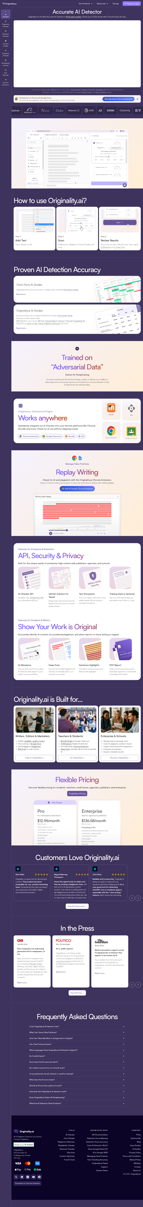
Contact (137, 1167)
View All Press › (77, 993)
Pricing (116, 3)
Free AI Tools (69, 1160)
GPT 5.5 (41, 321)
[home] (9, 3)
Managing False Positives (97, 1156)
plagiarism (36, 746)
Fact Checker (69, 1138)
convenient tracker (63, 961)
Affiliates (137, 1163)
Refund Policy (135, 1160)
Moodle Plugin (67, 741)
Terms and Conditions (132, 1156)
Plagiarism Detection (66, 1142)
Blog (139, 1142)
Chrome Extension (81, 746)
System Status (102, 1170)
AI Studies (136, 1149)
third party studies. (71, 290)
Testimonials (135, 1138)
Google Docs (35, 744)
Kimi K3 (92, 90)
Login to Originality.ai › (34, 758)
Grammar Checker (67, 1149)
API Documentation (100, 1135)
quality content (38, 741)
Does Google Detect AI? (98, 1149)
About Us (137, 1170)
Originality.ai (135, 1174)
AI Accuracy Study (65, 315)
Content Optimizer (67, 1156)
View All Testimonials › (77, 906)
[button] (85, 3)
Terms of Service (101, 92)
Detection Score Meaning (97, 1138)
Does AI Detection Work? (97, 1145)
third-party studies (73, 17)
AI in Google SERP (100, 1152)
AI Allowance (106, 247)
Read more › (21, 294)
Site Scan (71, 1152)
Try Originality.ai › (77, 758)
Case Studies (135, 1145)
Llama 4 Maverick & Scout (49, 324)
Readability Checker (66, 1145)
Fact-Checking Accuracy (97, 1160)
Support (104, 1167)
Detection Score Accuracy (97, 1142)
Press (138, 1135)
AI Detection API (36, 598)
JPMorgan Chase (35, 964)
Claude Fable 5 (76, 90)
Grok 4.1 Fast (32, 324)
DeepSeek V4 (101, 90)
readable (28, 741)
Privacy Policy (86, 92)
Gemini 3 (85, 90)
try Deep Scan (119, 247)
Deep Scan (65, 749)
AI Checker (70, 1135)
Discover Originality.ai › (120, 758)
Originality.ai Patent (100, 1163)
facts (26, 746)
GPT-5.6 (54, 90)
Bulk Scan (22, 749)
